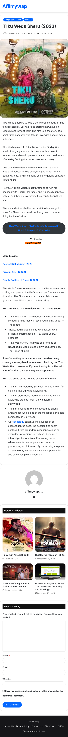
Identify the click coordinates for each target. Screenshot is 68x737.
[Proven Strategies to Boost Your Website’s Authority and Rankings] (50, 572)
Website (7, 679)
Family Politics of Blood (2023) (20, 280)
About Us (9, 726)
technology (18, 421)
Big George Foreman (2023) (50, 555)
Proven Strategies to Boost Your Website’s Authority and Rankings (49, 586)
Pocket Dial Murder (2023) (18, 263)
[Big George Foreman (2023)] (50, 534)
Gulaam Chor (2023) (14, 272)
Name (6, 655)
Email (6, 667)
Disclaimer (50, 726)
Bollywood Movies (13, 19)
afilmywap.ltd (13, 33)
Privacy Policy (22, 726)
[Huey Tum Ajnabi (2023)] (18, 534)
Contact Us (37, 726)
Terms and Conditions (34, 731)
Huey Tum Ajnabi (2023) (16, 555)
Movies (28, 19)
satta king (34, 721)
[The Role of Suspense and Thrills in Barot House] (18, 572)
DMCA (61, 726)
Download (34, 243)
